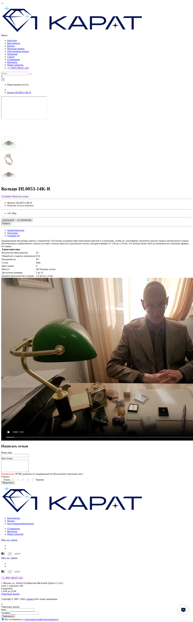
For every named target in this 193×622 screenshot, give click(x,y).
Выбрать (6, 223)
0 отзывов (6, 196)
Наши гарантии (15, 65)
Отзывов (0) (13, 235)
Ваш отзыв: (7, 458)
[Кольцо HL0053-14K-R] (8, 134)
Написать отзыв (20, 196)
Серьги (11, 56)
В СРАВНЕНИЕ (24, 220)
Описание (12, 233)
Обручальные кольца (18, 51)
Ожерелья (12, 54)
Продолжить (8, 483)
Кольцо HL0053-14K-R (19, 92)
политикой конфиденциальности (42, 619)
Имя (3, 609)
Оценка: (5, 476)
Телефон (5, 613)
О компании (13, 59)
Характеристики (15, 230)
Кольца (11, 46)
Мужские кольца (15, 48)
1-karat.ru (30, 599)
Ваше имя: (6, 452)
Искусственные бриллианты (20, 524)
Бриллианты (13, 43)
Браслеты (12, 40)
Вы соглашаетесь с (32, 619)
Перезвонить (8, 616)
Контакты (12, 62)
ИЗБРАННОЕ (8, 220)
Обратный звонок (10, 594)
